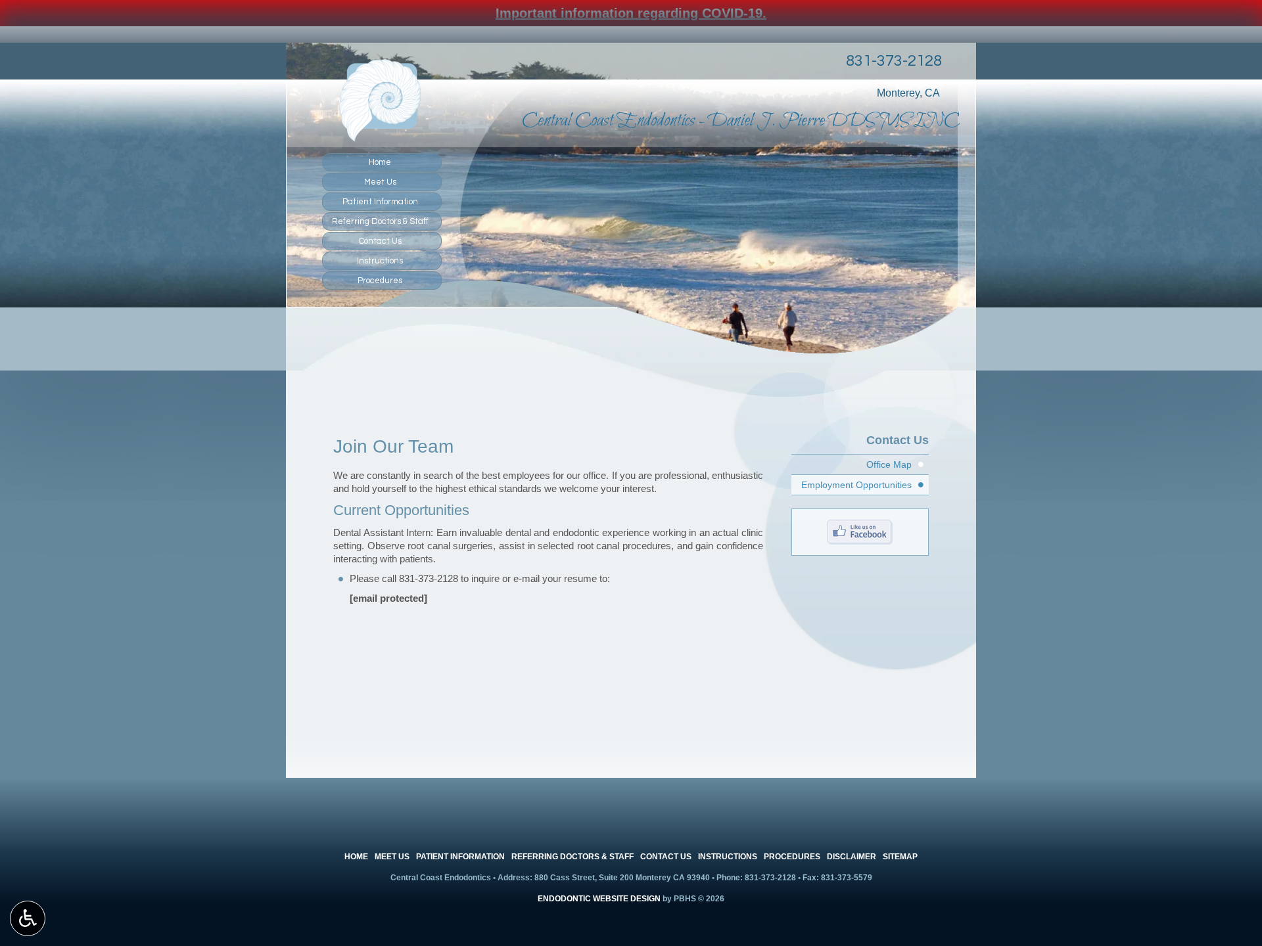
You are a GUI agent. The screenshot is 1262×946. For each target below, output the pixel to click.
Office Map (889, 464)
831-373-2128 (894, 61)
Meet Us (380, 182)
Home (380, 162)
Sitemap (900, 856)
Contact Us (380, 241)
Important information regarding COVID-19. (631, 13)
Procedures (380, 280)
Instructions (380, 260)
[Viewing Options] (27, 918)
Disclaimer (851, 856)
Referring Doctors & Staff (380, 221)
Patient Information (380, 201)
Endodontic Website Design (599, 898)
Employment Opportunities (856, 485)
